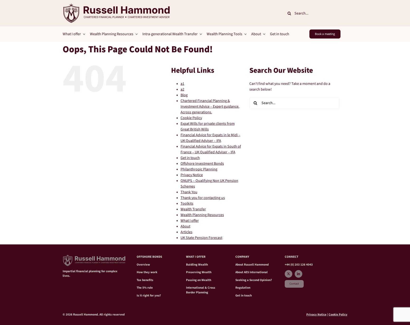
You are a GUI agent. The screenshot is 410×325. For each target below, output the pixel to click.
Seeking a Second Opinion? (253, 280)
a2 (182, 89)
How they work (147, 272)
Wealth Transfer (193, 209)
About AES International (251, 272)
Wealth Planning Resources (202, 215)
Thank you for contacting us (203, 197)
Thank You (189, 192)
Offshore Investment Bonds (202, 163)
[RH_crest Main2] (116, 5)
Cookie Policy (191, 118)
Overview (143, 264)
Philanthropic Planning (199, 169)
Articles (186, 232)
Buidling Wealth (197, 264)
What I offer (190, 220)
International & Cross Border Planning (200, 290)
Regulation (242, 288)
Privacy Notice (192, 175)
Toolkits (187, 203)
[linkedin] (298, 274)
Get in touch (190, 157)
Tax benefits (145, 280)
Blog (184, 95)
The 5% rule (145, 288)
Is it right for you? (149, 295)
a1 (182, 83)
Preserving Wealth (198, 272)
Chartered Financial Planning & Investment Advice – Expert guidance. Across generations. (210, 106)
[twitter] (288, 274)
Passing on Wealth (198, 280)
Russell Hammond (256, 264)
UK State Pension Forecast (201, 237)
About (185, 226)
